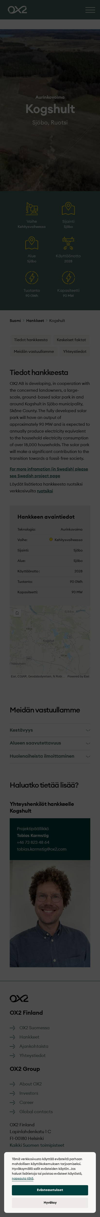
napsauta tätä (22, 1178)
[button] (50, 1190)
